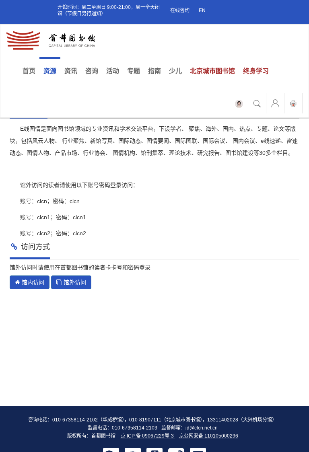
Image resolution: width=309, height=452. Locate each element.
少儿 (175, 71)
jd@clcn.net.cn (201, 428)
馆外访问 (74, 282)
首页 (31, 70)
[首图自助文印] (293, 103)
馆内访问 (32, 282)
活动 (112, 71)
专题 (133, 71)
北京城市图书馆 (212, 71)
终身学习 (256, 71)
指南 (154, 71)
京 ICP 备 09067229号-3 (148, 436)
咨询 (91, 71)
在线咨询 (180, 10)
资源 (49, 71)
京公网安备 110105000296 (208, 436)
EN (202, 10)
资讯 (70, 71)
